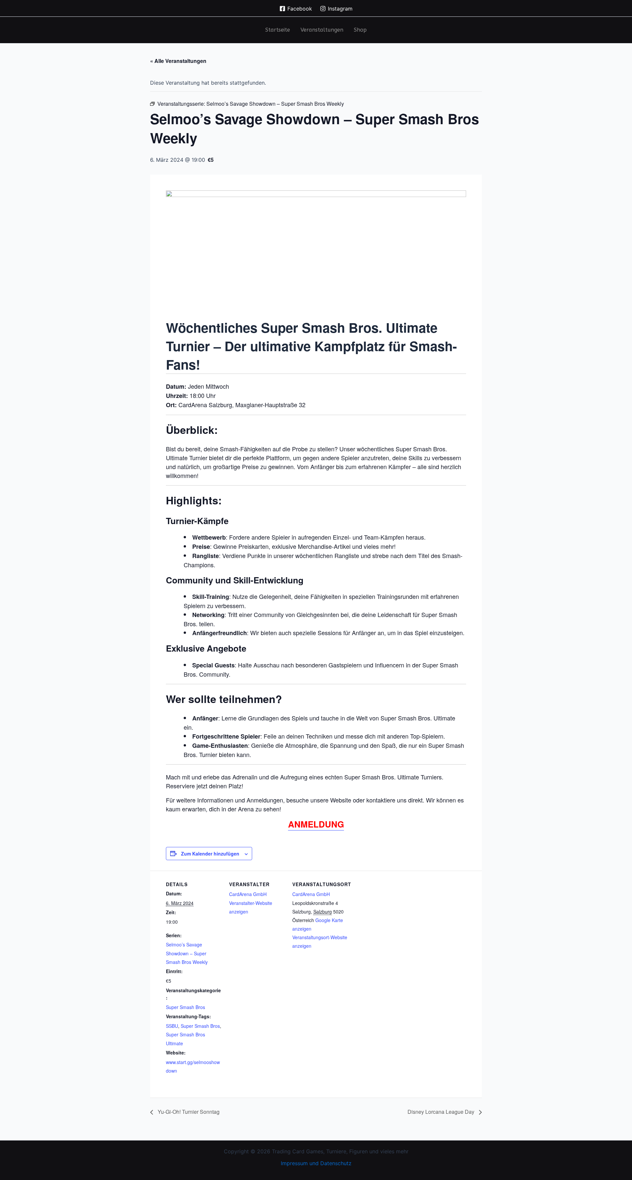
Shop (360, 30)
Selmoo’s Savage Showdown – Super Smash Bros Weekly (187, 953)
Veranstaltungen (322, 30)
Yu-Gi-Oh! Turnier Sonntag (188, 1111)
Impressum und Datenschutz (316, 1163)
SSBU (172, 1026)
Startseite (277, 30)
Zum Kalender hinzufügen (210, 853)
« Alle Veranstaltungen (178, 61)
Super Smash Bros (185, 1007)
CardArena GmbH (248, 894)
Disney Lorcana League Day (442, 1111)
